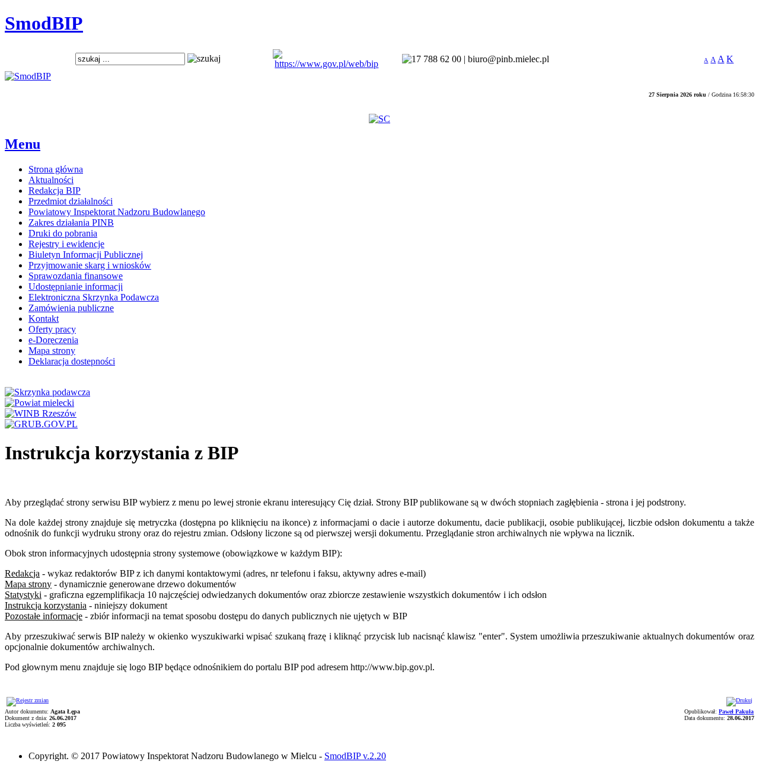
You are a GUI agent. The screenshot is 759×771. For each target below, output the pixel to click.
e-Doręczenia (53, 340)
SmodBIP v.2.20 (355, 756)
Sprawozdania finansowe (75, 276)
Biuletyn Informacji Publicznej (85, 254)
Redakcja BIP (54, 190)
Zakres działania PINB (71, 222)
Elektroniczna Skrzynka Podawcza (93, 297)
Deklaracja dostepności (71, 361)
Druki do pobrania (62, 233)
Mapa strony (51, 350)
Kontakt (43, 318)
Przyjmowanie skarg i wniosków (89, 265)
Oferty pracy (52, 329)
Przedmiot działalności (70, 201)
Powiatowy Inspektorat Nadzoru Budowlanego (116, 212)
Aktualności (51, 180)
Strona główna (55, 169)
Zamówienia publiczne (71, 308)
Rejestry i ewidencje (66, 244)
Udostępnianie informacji (75, 286)
